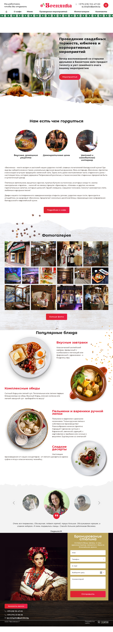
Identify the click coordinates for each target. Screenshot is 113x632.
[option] (56, 55)
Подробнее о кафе (56, 210)
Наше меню (18, 73)
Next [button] (107, 44)
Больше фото (56, 317)
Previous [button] (6, 44)
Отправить (87, 594)
